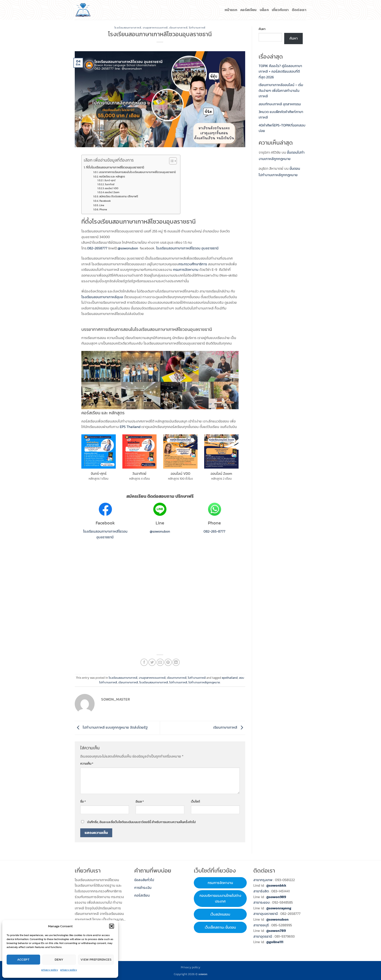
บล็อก (264, 9)
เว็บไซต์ (195, 801)
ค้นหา (262, 28)
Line (101, 205)
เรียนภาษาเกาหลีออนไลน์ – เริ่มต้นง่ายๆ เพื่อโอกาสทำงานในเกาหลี (281, 90)
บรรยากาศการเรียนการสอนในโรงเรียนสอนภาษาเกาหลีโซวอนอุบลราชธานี (137, 172)
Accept (23, 959)
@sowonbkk (276, 885)
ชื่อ (83, 801)
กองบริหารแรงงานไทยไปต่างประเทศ (220, 898)
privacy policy (49, 970)
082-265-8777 (214, 531)
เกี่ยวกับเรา (280, 9)
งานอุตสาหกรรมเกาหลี (155, 27)
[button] (111, 926)
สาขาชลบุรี (261, 925)
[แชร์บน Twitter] (152, 662)
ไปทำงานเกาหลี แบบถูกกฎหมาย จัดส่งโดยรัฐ (115, 727)
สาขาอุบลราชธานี (265, 913)
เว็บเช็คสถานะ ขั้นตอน (220, 927)
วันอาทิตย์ (109, 184)
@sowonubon (128, 248)
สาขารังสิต (261, 891)
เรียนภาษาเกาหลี (178, 27)
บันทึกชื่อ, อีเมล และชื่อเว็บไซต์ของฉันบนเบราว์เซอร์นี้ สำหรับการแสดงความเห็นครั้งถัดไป (141, 822)
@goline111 (274, 941)
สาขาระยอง (261, 902)
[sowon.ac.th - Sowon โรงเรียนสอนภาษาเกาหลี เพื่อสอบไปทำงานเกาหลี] (83, 10)
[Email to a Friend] (160, 662)
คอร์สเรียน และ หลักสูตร (112, 177)
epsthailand (230, 678)
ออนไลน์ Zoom (112, 192)
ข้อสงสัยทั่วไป (144, 879)
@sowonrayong (278, 908)
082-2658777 (97, 248)
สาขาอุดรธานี (262, 936)
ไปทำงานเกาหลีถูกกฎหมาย (204, 682)
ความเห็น (86, 763)
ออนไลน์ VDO (111, 188)
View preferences (95, 959)
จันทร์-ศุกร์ (110, 180)
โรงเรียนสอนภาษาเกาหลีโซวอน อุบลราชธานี (187, 248)
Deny (59, 959)
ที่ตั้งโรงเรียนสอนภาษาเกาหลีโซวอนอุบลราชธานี (115, 167)
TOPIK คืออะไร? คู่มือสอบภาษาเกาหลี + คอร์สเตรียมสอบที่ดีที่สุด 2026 (280, 71)
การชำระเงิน (142, 887)
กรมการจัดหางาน (185, 269)
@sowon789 (276, 930)
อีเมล (140, 801)
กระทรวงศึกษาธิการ (193, 264)
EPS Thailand (130, 426)
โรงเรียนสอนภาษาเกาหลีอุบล (102, 297)
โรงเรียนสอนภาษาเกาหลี (127, 27)
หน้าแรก (231, 9)
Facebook (104, 201)
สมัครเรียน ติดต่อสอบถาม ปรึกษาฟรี (118, 196)
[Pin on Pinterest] (168, 662)
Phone (103, 209)
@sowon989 (276, 896)
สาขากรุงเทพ (263, 879)
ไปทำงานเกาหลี (197, 27)
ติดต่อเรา (299, 9)
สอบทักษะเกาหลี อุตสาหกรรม (280, 104)
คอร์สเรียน (248, 9)
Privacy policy (190, 967)
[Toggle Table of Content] (171, 161)
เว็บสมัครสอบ (220, 914)
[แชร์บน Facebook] (144, 662)
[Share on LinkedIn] (176, 662)
